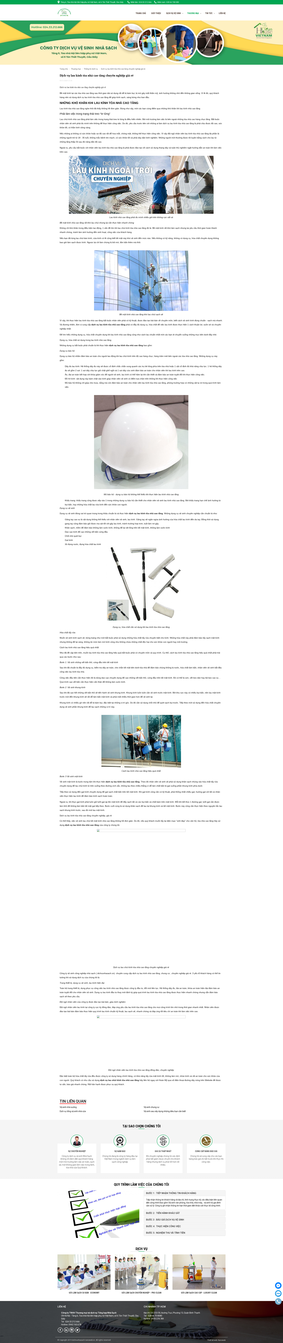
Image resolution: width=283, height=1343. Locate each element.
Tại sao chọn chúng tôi (141, 1126)
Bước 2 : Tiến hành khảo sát (163, 1213)
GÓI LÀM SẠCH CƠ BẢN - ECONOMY (84, 1293)
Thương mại (76, 69)
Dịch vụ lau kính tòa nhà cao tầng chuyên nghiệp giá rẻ (123, 69)
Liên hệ (222, 13)
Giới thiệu (156, 13)
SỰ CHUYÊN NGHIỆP (77, 1151)
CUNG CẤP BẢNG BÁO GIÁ (206, 1151)
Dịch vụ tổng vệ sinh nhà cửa (73, 1111)
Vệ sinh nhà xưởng (68, 1107)
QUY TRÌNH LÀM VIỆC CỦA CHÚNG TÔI (141, 1184)
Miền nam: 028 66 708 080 (168, 2)
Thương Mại (193, 13)
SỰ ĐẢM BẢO (119, 1151)
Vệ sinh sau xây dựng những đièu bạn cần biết (165, 1111)
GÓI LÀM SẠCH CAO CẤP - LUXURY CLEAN (199, 1293)
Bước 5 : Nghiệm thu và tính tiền (165, 1232)
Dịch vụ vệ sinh (173, 13)
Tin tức (208, 13)
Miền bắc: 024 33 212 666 (141, 2)
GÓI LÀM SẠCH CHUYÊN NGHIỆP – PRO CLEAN (141, 1293)
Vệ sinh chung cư (151, 1107)
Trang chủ (141, 13)
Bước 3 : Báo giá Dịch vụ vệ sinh (165, 1219)
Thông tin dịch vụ (91, 69)
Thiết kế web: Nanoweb (216, 1340)
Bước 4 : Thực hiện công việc (163, 1226)
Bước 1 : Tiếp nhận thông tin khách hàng (171, 1193)
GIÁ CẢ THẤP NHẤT (163, 1151)
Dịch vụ (142, 1249)
